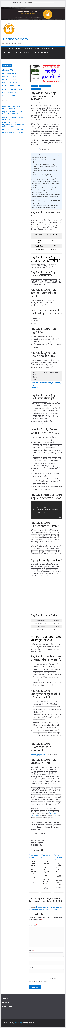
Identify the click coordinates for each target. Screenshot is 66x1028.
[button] (21, 49)
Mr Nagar (16, 111)
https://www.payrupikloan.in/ (46, 315)
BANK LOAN (26, 53)
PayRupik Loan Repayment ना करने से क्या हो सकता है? (24, 185)
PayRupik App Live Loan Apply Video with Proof (21, 172)
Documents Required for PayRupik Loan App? (20, 161)
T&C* (32, 57)
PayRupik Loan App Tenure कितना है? (18, 156)
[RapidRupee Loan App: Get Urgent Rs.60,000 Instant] (9, 697)
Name (4, 772)
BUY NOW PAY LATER (48, 49)
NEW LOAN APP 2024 (30, 100)
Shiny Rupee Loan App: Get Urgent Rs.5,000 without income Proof (54, 704)
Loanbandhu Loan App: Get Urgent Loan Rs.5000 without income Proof (32, 705)
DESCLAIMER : (6, 819)
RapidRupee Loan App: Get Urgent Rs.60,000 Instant (17, 686)
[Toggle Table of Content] (39, 149)
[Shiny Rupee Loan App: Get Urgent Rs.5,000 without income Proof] (54, 697)
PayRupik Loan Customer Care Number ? (20, 187)
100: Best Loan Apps (14, 49)
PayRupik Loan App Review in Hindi (17, 189)
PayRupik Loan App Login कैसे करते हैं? (18, 167)
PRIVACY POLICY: (7, 822)
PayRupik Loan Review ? (13, 152)
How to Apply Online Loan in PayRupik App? (20, 170)
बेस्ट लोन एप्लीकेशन (33, 665)
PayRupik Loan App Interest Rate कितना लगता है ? (22, 159)
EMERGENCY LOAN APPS (32, 49)
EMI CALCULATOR (13, 57)
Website (5, 789)
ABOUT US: (5, 815)
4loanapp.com (15, 39)
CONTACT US (24, 57)
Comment (6, 746)
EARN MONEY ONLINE (14, 53)
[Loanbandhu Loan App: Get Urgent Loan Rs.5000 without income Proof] (33, 697)
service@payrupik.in (11, 626)
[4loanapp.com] (4, 53)
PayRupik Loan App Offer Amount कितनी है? (20, 154)
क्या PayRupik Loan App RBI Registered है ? (20, 180)
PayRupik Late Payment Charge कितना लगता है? (22, 183)
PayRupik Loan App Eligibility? (15, 163)
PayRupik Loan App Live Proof (16, 176)
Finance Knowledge (41, 53)
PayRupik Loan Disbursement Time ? (17, 174)
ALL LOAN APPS (8, 100)
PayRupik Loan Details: (14, 178)
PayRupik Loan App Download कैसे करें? (18, 165)
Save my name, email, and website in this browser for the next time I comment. (31, 798)
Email (4, 780)
